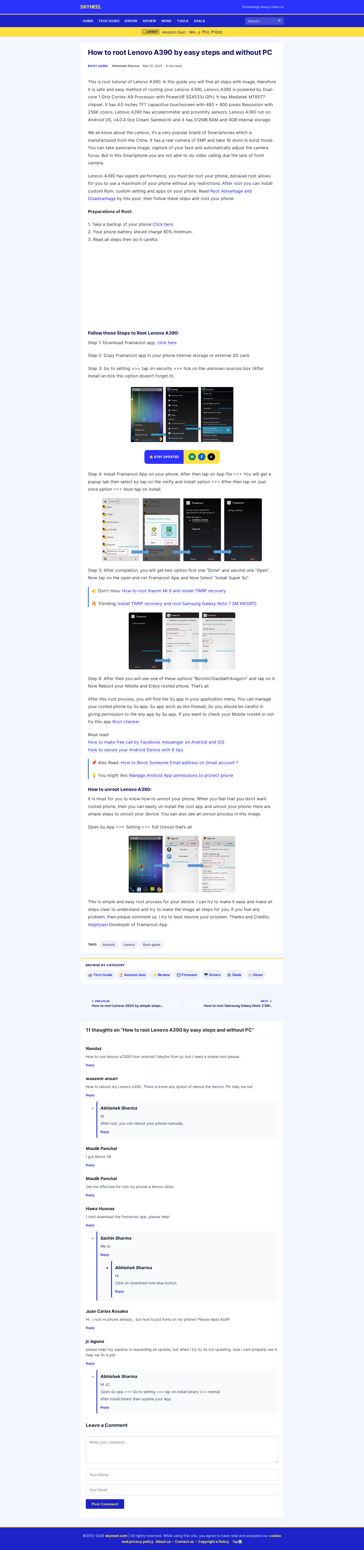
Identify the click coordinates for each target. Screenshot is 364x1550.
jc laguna (95, 1341)
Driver (131, 21)
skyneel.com (116, 1536)
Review (149, 21)
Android (109, 945)
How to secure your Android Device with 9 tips (135, 749)
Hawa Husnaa (100, 1208)
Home (88, 21)
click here (167, 342)
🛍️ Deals (234, 975)
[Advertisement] (182, 285)
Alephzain (98, 924)
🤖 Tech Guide (100, 975)
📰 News (255, 975)
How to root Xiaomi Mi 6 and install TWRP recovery (174, 590)
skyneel (90, 7)
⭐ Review (161, 975)
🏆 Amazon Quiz (132, 975)
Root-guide (151, 945)
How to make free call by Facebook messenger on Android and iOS (156, 742)
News (166, 21)
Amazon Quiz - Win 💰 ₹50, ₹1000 (192, 32)
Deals (199, 21)
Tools (183, 21)
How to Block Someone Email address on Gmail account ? (179, 762)
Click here (163, 224)
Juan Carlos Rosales (107, 1311)
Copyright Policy (213, 1541)
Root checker (125, 721)
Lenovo (129, 945)
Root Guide (98, 66)
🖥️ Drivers (212, 975)
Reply (90, 1065)
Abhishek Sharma (125, 66)
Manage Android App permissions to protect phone (181, 775)
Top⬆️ (237, 1542)
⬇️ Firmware (186, 975)
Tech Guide (108, 21)
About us (163, 1541)
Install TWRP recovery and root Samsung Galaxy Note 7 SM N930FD (187, 603)
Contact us (184, 1541)
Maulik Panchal (101, 1148)
